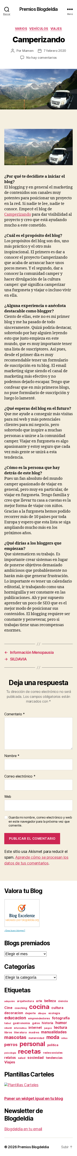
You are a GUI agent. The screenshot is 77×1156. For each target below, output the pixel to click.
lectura (60, 1027)
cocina (39, 1006)
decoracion (13, 1013)
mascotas (15, 1037)
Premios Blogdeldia (38, 9)
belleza (50, 1001)
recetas (29, 1051)
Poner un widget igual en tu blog (33, 1098)
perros (10, 1044)
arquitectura (25, 1001)
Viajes (56, 28)
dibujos (42, 1013)
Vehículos (38, 28)
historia (47, 1023)
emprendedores (39, 1018)
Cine (8, 1008)
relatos (10, 1058)
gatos (36, 1023)
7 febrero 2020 (55, 51)
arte (39, 1001)
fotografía (61, 1018)
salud (21, 1057)
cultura (57, 1008)
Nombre (11, 756)
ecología (54, 1013)
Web (7, 797)
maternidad (36, 1038)
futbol (7, 1023)
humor (61, 1022)
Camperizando (17, 214)
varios (21, 28)
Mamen (28, 51)
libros (8, 1032)
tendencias (54, 1057)
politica (52, 1045)
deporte (30, 1013)
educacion (15, 1017)
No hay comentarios (41, 57)
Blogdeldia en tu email (23, 1129)
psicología (10, 1052)
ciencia (63, 1001)
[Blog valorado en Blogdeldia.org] (22, 913)
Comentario (14, 714)
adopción (9, 1001)
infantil (8, 1028)
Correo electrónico (20, 776)
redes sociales (52, 1052)
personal (32, 1044)
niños (64, 1038)
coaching (21, 1008)
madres (34, 1032)
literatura (20, 1032)
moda (52, 1037)
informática (20, 1028)
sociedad (35, 1057)
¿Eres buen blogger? (14, 930)
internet (35, 1028)
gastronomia (21, 1023)
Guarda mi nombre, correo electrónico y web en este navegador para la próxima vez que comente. (40, 822)
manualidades (54, 1032)
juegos (48, 1028)
